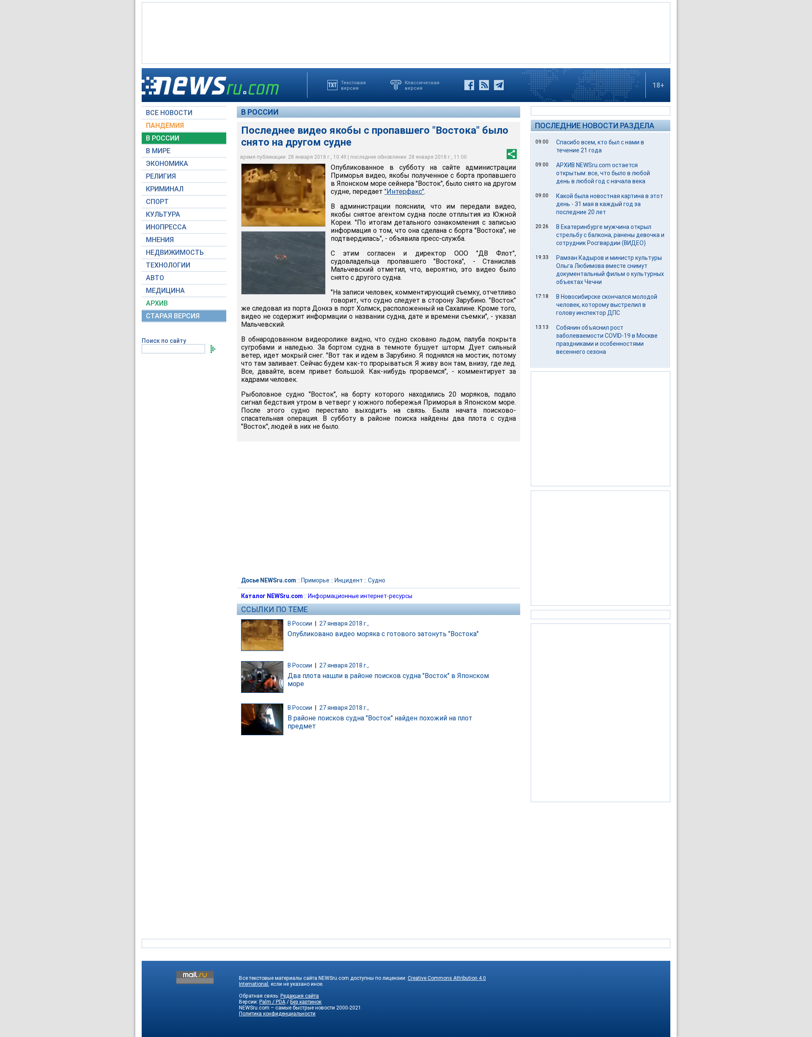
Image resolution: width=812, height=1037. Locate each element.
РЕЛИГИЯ (161, 176)
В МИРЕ (158, 151)
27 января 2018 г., (344, 623)
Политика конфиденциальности (277, 1014)
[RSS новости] (484, 85)
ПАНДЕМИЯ (165, 125)
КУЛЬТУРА (163, 214)
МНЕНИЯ (160, 240)
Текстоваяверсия (353, 85)
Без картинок (305, 1002)
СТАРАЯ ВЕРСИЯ (173, 316)
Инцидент (349, 580)
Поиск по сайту (164, 340)
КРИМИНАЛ (165, 189)
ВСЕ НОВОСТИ (169, 113)
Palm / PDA (272, 1002)
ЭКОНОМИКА (167, 164)
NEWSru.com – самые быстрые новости (287, 1008)
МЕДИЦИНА (165, 291)
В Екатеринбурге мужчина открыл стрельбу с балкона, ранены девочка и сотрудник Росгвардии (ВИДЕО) (610, 234)
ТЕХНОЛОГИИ (168, 265)
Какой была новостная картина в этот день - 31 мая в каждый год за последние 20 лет (609, 204)
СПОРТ (157, 202)
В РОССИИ (162, 138)
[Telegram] (499, 85)
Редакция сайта (299, 996)
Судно (376, 580)
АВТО (155, 278)
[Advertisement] (406, 32)
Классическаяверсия (422, 85)
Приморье (315, 580)
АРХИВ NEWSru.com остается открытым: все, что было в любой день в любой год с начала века (603, 173)
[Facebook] (469, 85)
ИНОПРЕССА (166, 227)
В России (260, 112)
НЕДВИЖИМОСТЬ (175, 252)
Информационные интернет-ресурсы (360, 596)
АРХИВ (157, 303)
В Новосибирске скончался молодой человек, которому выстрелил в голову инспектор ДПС (606, 304)
